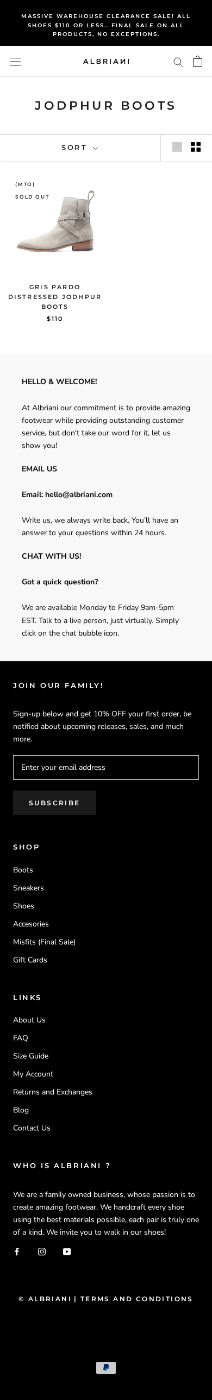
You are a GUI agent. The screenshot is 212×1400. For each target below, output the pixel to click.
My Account (33, 1074)
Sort (76, 147)
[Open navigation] (15, 61)
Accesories (31, 924)
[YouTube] (67, 1251)
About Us (29, 1020)
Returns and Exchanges (52, 1092)
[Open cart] (197, 61)
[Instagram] (42, 1251)
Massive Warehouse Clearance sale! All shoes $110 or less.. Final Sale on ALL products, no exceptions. (106, 25)
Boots (23, 870)
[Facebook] (17, 1251)
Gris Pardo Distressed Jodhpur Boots (55, 296)
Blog (21, 1110)
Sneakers (28, 888)
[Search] (178, 61)
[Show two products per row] (196, 147)
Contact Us (32, 1128)
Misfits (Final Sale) (44, 942)
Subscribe (54, 803)
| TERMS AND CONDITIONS (134, 1299)
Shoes (23, 906)
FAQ (20, 1038)
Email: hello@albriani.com (67, 494)
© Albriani (45, 1299)
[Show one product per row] (177, 147)
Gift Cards (30, 960)
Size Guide (30, 1056)
